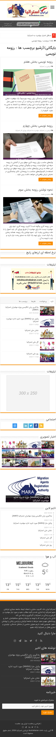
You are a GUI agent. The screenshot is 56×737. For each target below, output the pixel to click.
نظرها (33, 301)
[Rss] (41, 425)
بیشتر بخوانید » (45, 115)
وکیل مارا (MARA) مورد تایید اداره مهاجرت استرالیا (22, 320)
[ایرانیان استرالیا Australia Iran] (28, 10)
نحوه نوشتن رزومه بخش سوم (36, 190)
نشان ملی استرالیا (31, 330)
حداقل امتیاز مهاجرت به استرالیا (39, 35)
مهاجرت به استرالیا (33, 130)
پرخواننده (43, 301)
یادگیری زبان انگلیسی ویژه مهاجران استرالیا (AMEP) (21, 308)
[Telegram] (20, 425)
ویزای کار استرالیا (21, 130)
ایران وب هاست (21, 723)
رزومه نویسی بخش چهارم (38, 126)
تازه (52, 301)
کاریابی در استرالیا (45, 66)
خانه (52, 40)
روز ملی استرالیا (32, 353)
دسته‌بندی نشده (46, 194)
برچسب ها (23, 301)
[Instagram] (14, 425)
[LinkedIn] (25, 425)
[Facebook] (36, 425)
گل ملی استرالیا (32, 342)
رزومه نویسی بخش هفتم (38, 62)
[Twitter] (31, 425)
